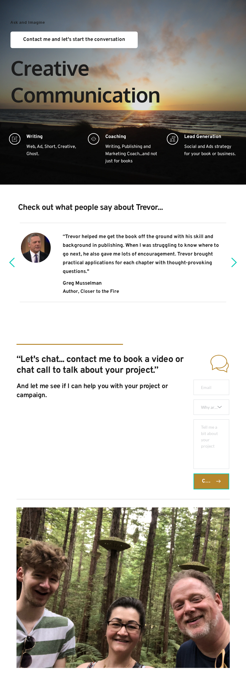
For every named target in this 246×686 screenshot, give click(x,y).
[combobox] (211, 407)
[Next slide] (233, 262)
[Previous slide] (12, 262)
